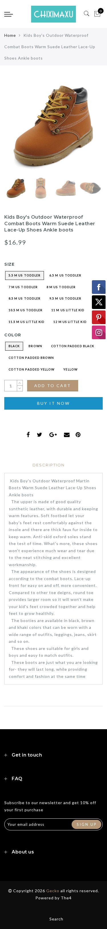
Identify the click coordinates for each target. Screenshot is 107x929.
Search (56, 918)
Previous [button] (14, 129)
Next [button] (85, 129)
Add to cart (52, 385)
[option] (53, 126)
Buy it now (53, 403)
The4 (66, 897)
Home (10, 35)
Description (49, 465)
